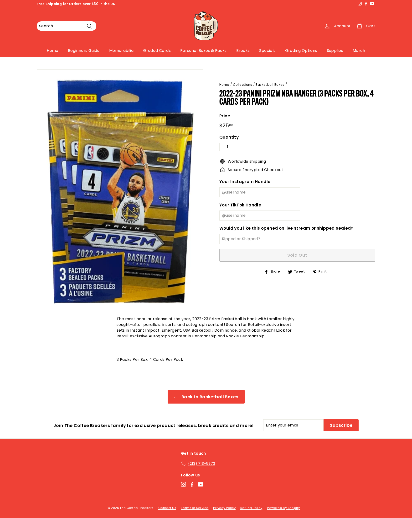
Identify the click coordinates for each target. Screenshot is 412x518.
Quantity (229, 137)
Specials (267, 50)
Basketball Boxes (270, 84)
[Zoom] (120, 193)
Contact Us (167, 508)
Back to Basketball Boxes (209, 397)
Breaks (243, 50)
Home (52, 50)
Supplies (335, 50)
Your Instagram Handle (244, 181)
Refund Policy (251, 508)
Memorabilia (121, 50)
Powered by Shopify (283, 508)
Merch (359, 50)
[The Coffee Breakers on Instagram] (183, 484)
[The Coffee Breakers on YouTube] (200, 484)
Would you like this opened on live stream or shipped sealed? (286, 228)
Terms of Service (194, 508)
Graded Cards (157, 50)
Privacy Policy (224, 508)
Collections (242, 84)
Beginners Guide (84, 50)
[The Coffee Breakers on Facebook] (192, 484)
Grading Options (301, 50)
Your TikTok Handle (240, 205)
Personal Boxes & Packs (203, 50)
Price (224, 116)
